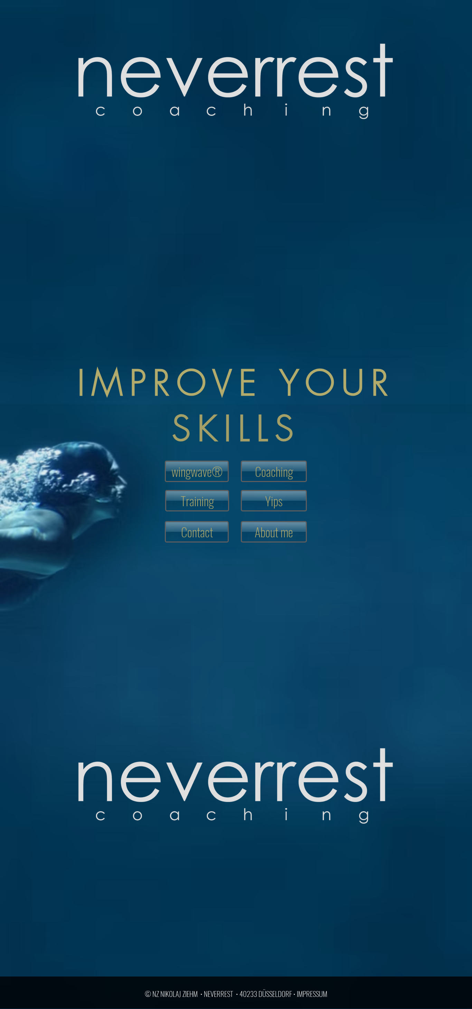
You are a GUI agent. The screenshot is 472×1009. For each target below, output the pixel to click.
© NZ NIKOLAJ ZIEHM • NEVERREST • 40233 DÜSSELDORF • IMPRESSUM (236, 993)
